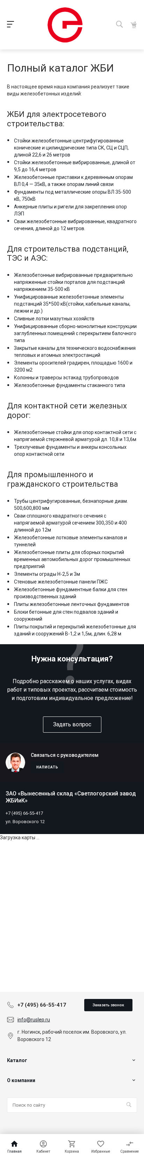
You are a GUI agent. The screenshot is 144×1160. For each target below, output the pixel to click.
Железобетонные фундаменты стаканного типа (69, 385)
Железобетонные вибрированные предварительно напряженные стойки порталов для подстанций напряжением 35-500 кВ (73, 282)
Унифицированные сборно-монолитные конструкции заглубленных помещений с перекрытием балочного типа (75, 333)
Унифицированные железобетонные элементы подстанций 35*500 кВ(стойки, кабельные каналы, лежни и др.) (72, 304)
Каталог (17, 1060)
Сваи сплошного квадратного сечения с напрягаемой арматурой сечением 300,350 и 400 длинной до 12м (70, 523)
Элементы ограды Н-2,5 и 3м (47, 574)
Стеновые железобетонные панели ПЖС (61, 582)
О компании (21, 1080)
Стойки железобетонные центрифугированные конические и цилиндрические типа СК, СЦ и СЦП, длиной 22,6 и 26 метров (71, 148)
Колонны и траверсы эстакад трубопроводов (66, 377)
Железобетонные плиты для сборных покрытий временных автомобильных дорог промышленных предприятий (72, 559)
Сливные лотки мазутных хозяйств (54, 318)
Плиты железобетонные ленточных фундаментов (71, 604)
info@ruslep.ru (33, 1019)
